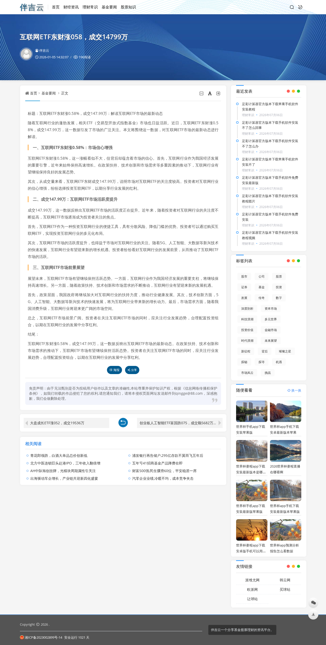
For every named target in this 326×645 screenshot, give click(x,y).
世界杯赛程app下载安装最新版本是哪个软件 (251, 472)
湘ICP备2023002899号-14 (44, 637)
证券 (244, 287)
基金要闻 (109, 6)
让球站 (252, 598)
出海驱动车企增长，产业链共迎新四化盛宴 (64, 478)
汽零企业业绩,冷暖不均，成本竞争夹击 (163, 478)
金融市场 (271, 330)
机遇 (279, 362)
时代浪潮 (247, 340)
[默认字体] (210, 93)
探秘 (244, 362)
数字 (279, 298)
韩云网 (285, 580)
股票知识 (128, 6)
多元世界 (271, 319)
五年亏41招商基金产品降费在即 (157, 463)
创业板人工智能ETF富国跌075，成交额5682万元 (178, 422)
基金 (262, 287)
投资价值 (247, 330)
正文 (64, 93)
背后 (265, 351)
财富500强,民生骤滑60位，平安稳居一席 (164, 470)
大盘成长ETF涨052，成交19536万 (57, 422)
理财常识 (90, 6)
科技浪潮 (247, 319)
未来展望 (271, 340)
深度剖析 (247, 308)
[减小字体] (201, 93)
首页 (56, 6)
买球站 (285, 589)
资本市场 (271, 308)
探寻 (262, 362)
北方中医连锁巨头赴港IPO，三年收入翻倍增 (65, 463)
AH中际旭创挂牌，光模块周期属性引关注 (63, 470)
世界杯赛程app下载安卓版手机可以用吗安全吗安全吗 (251, 551)
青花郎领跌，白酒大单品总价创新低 (58, 455)
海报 (116, 370)
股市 (244, 276)
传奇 (262, 298)
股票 (279, 276)
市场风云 (247, 372)
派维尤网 (252, 580)
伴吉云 (44, 50)
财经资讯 (71, 6)
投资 (279, 287)
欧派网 (252, 589)
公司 (262, 276)
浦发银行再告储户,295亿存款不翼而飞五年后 (167, 455)
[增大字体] (218, 93)
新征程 (245, 351)
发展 (244, 298)
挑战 (268, 372)
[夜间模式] (300, 7)
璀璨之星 (285, 351)
